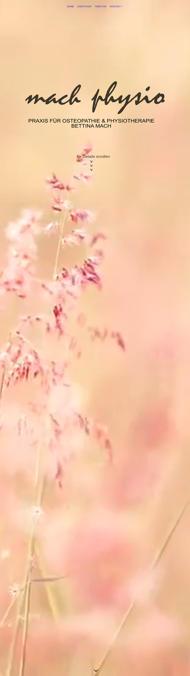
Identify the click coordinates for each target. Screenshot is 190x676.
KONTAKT (115, 6)
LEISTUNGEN (84, 6)
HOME (70, 6)
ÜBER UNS (100, 6)
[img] (95, 126)
